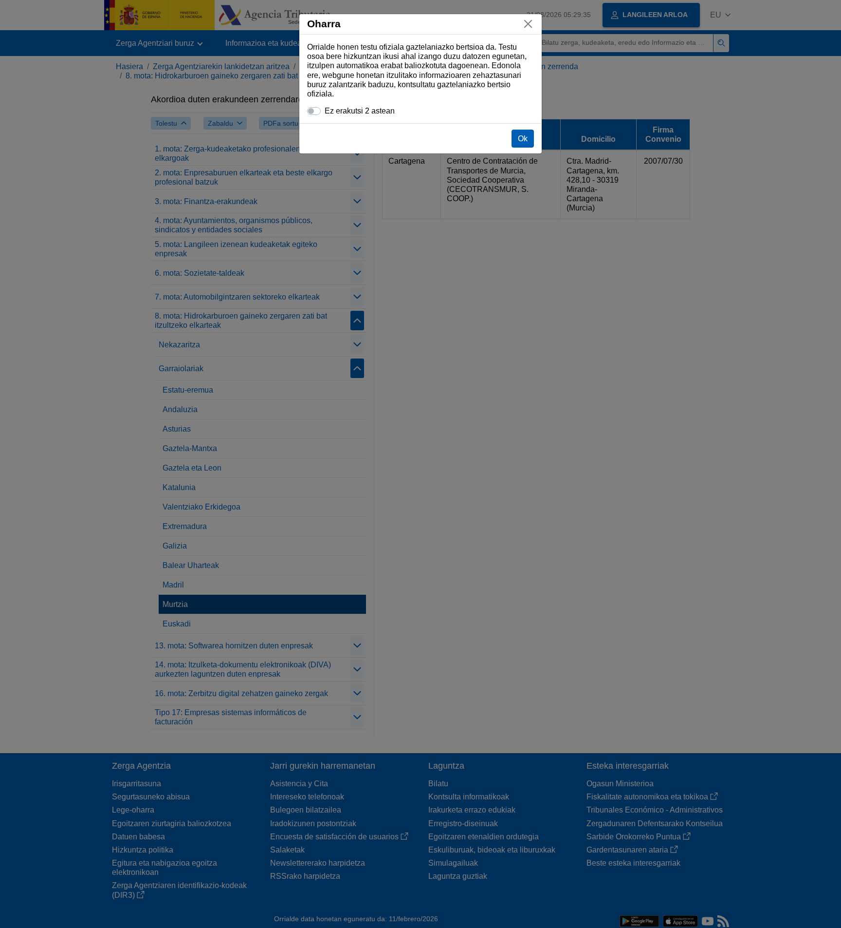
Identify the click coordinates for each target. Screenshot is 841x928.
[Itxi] (528, 24)
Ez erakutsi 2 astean (360, 111)
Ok (523, 138)
